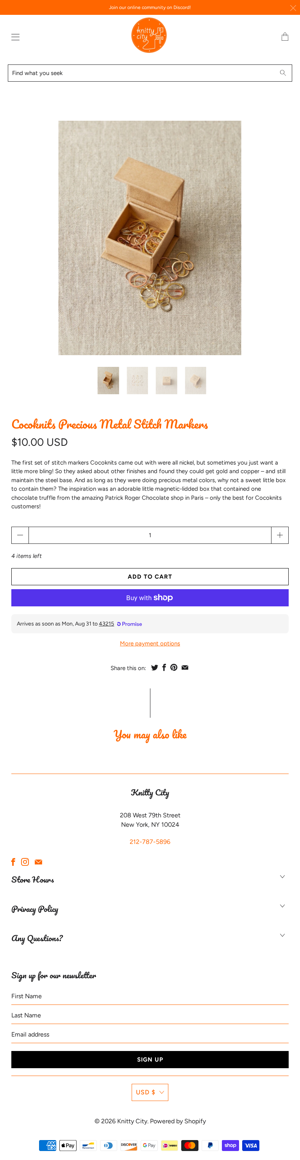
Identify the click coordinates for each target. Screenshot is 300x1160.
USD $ (145, 1092)
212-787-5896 (150, 841)
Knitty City (132, 1121)
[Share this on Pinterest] (174, 667)
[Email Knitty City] (38, 862)
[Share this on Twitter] (154, 667)
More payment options (150, 643)
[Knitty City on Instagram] (25, 862)
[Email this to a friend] (184, 667)
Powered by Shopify (178, 1121)
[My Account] (13, 37)
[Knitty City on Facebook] (13, 862)
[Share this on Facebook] (164, 667)
